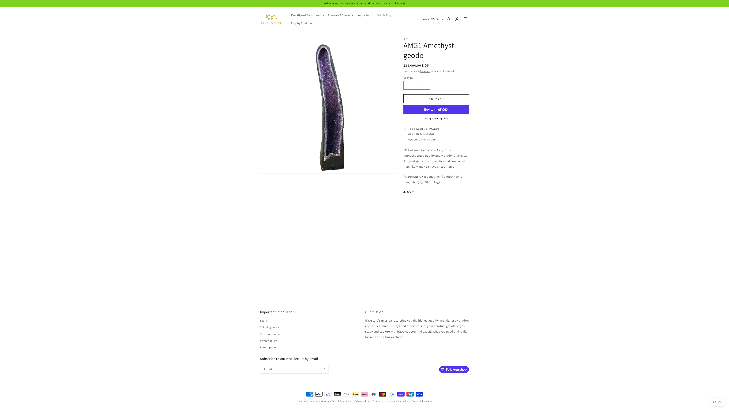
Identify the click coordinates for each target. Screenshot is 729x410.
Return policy (268, 347)
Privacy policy (268, 340)
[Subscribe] (324, 369)
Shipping (425, 70)
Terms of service (270, 334)
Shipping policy (269, 327)
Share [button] (410, 192)
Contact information (422, 401)
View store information (422, 139)
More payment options (436, 118)
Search (264, 320)
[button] (307, 15)
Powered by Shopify (324, 401)
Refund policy (344, 401)
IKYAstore (309, 401)
